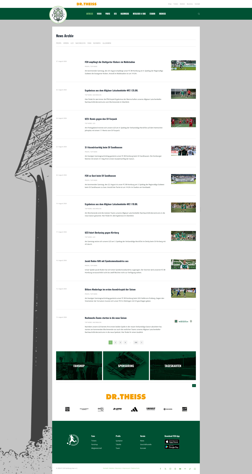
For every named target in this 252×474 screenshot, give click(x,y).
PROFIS (58, 43)
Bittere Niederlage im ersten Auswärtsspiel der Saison (110, 289)
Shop (169, 4)
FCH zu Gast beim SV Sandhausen (100, 175)
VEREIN (66, 43)
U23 (115, 13)
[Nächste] (142, 342)
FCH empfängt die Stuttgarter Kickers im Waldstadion (110, 62)
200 (136, 342)
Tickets (175, 4)
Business (190, 4)
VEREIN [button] (99, 13)
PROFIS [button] (107, 13)
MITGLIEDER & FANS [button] (139, 13)
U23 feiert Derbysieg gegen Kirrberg (102, 232)
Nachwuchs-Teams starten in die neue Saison (106, 318)
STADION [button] (152, 13)
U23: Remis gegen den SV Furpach (101, 119)
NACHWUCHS (81, 43)
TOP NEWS (93, 66)
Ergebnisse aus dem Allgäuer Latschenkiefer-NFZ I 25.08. (111, 90)
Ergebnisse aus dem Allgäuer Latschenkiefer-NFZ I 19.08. (111, 204)
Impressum (126, 468)
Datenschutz (135, 468)
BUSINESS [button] (162, 13)
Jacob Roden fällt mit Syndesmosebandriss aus (106, 261)
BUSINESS (97, 43)
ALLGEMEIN (107, 43)
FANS (89, 43)
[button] (199, 14)
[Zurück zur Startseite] (58, 15)
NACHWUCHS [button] (125, 13)
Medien (182, 4)
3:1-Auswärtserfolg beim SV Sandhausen (103, 147)
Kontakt (197, 4)
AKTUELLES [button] (89, 13)
